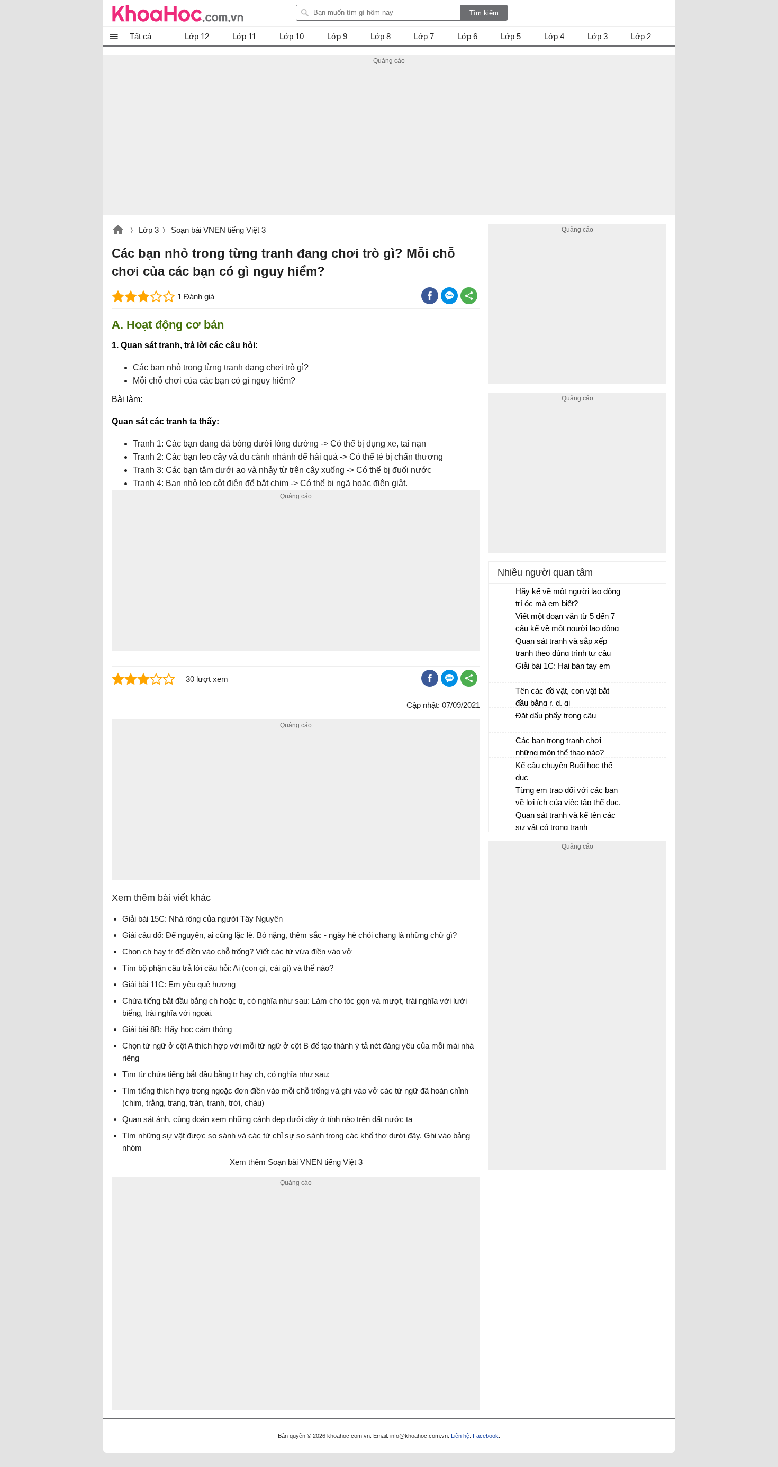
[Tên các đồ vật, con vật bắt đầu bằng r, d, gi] (502, 695)
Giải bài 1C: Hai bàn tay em (562, 665)
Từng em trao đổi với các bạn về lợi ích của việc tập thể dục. (568, 796)
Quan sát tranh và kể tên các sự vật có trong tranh (565, 821)
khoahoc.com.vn (118, 230)
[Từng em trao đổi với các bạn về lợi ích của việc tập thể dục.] (502, 795)
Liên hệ (460, 1436)
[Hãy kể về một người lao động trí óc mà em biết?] (502, 596)
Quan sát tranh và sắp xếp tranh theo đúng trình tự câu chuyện (563, 648)
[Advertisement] (389, 141)
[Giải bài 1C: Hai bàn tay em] (502, 670)
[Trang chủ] (178, 13)
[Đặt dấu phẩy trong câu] (502, 720)
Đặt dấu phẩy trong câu (555, 715)
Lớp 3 (149, 229)
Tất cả (140, 36)
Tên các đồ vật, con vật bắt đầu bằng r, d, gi (562, 696)
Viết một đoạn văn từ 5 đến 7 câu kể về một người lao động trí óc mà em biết (567, 623)
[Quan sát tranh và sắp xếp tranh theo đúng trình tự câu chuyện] (502, 645)
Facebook (486, 1436)
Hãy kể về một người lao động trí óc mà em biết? (567, 597)
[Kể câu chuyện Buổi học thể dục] (502, 770)
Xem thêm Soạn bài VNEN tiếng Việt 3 (296, 1162)
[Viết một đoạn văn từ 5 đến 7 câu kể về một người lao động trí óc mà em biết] (502, 621)
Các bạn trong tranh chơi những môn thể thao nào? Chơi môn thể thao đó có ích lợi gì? (564, 748)
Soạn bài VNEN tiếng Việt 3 (218, 229)
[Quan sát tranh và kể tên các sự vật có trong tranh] (502, 820)
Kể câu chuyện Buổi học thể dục (563, 771)
